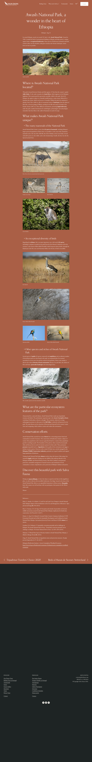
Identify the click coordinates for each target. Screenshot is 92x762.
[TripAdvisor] (49, 703)
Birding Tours (42, 4)
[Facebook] (43, 703)
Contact (84, 3)
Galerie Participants (37, 687)
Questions (6, 689)
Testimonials (64, 4)
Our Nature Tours (8, 678)
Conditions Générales (37, 691)
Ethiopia (43, 33)
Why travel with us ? (54, 4)
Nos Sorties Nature (37, 678)
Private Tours (7, 693)
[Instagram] (46, 703)
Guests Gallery (7, 687)
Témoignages (35, 682)
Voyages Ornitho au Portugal (39, 680)
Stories (71, 4)
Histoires (34, 685)
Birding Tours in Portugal (10, 680)
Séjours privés (35, 693)
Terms (5, 691)
